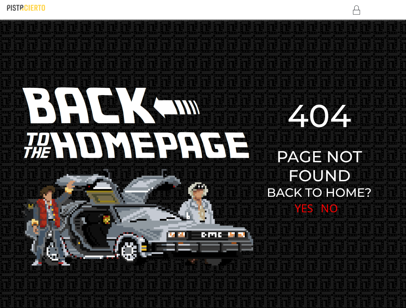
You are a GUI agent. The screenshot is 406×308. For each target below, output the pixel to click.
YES (304, 208)
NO (329, 208)
